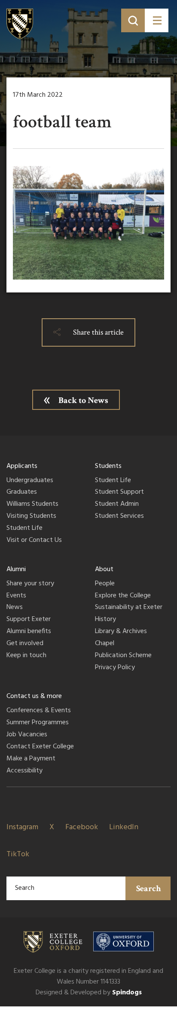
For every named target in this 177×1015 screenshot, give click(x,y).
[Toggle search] (133, 20)
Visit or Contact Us (34, 540)
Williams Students (32, 504)
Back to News (83, 400)
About (104, 569)
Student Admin (117, 504)
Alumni (16, 569)
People (105, 584)
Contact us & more (34, 696)
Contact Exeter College (40, 747)
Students (108, 466)
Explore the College (123, 596)
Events (16, 596)
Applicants (21, 466)
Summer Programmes (37, 723)
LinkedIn (123, 827)
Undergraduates (29, 481)
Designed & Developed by (89, 992)
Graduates (21, 492)
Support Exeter (28, 620)
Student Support (119, 492)
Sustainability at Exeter (128, 608)
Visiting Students (31, 516)
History (105, 620)
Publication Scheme (123, 656)
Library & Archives (121, 632)
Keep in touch (26, 656)
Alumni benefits (28, 632)
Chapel (104, 644)
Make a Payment (30, 759)
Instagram (22, 827)
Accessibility (24, 771)
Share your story (30, 584)
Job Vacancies (26, 735)
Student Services (119, 516)
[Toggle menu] (156, 20)
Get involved (24, 644)
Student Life (24, 528)
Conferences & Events (38, 711)
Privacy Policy (115, 668)
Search (148, 888)
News (14, 608)
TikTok (17, 854)
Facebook (81, 827)
